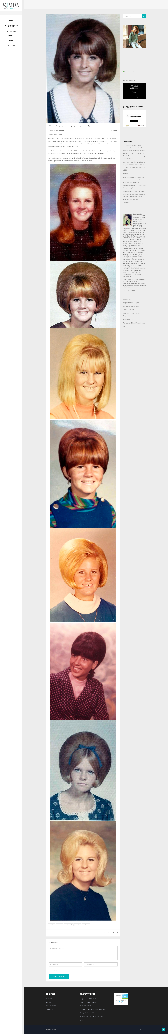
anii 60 (51, 925)
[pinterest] (144, 1029)
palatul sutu (50, 1009)
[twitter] (140, 1029)
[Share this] (104, 933)
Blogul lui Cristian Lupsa (131, 303)
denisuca (49, 999)
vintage (85, 925)
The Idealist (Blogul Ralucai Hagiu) (134, 323)
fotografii (69, 925)
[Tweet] (113, 933)
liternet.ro (49, 1002)
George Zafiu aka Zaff (130, 319)
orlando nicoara (51, 1006)
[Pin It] (117, 933)
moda (78, 925)
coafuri (59, 925)
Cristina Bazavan (60, 130)
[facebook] (137, 1029)
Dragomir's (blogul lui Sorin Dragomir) (92, 1009)
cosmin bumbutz (128, 310)
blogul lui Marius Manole (131, 306)
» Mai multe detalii (129, 290)
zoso (124, 326)
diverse (51, 130)
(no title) (125, 174)
